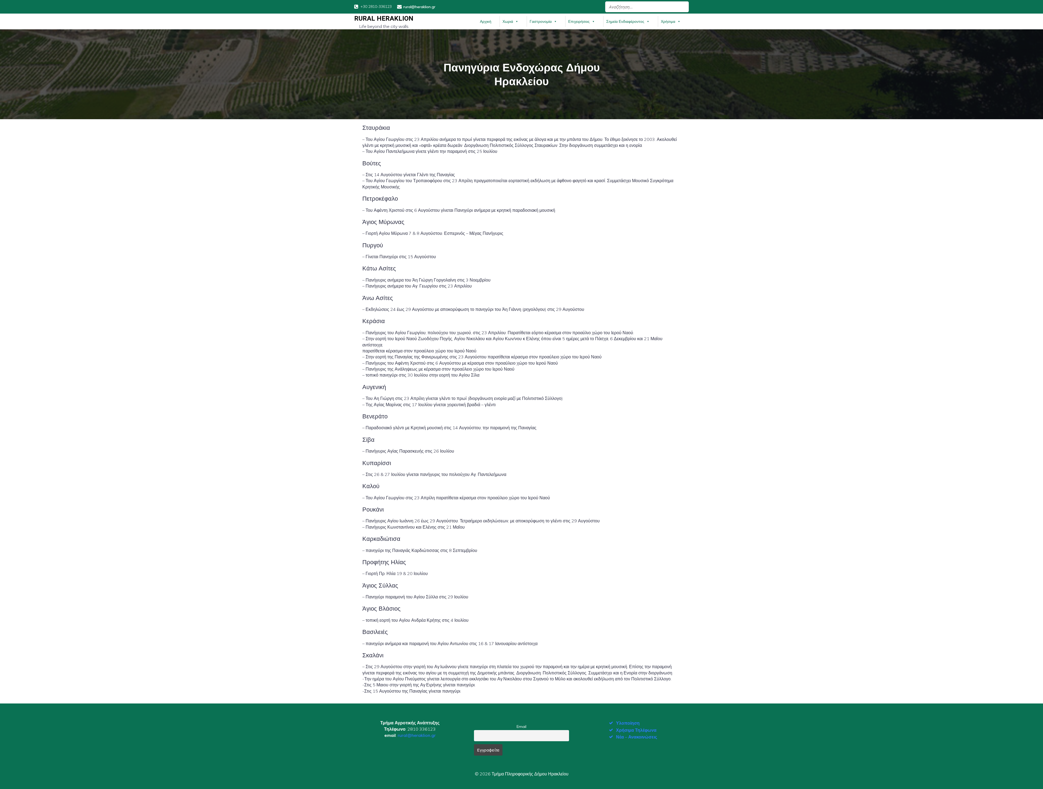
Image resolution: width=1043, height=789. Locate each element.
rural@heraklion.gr (417, 735)
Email (521, 726)
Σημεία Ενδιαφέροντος (625, 21)
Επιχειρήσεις (579, 21)
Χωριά (507, 21)
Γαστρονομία (541, 21)
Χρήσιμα (668, 21)
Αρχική (485, 21)
